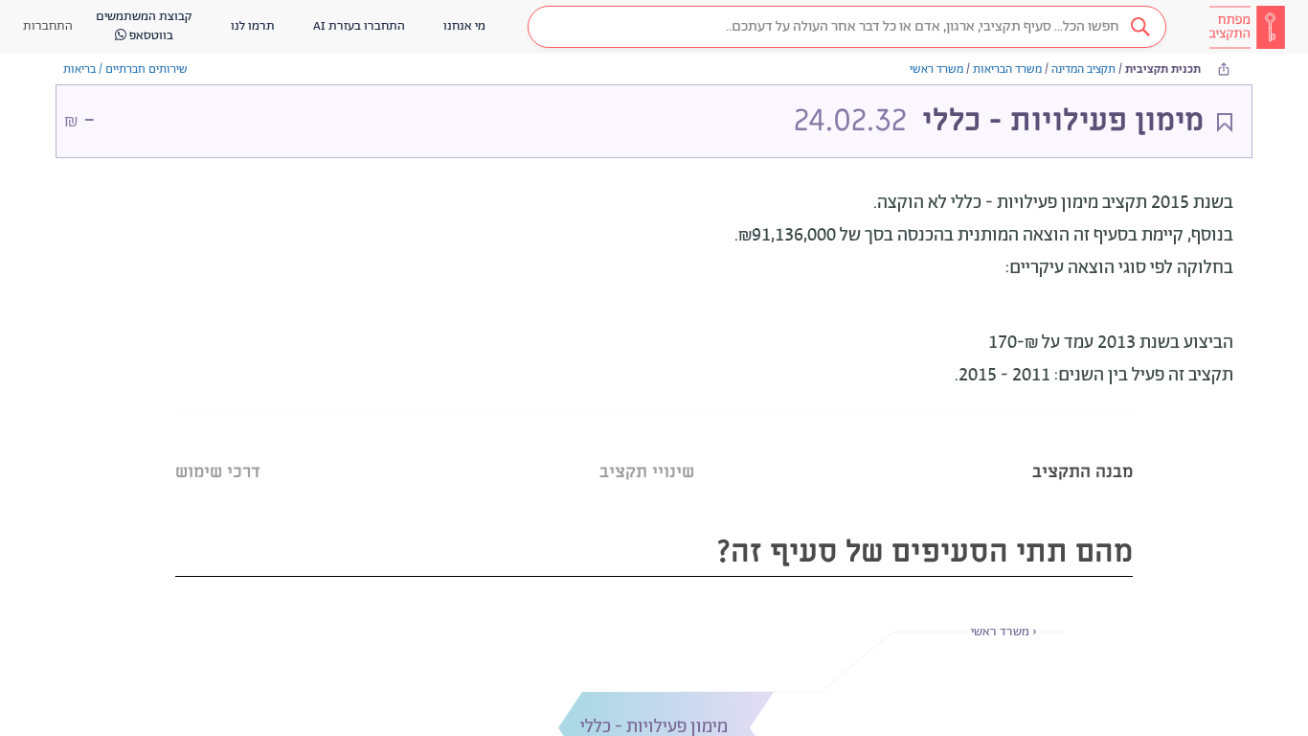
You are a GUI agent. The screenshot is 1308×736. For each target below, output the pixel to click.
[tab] (1082, 448)
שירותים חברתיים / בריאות (125, 69)
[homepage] (1246, 27)
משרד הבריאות (1007, 69)
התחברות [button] (48, 26)
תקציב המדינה (1083, 69)
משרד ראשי (936, 69)
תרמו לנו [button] (253, 26)
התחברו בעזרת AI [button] (359, 26)
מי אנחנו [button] (464, 26)
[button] (847, 27)
